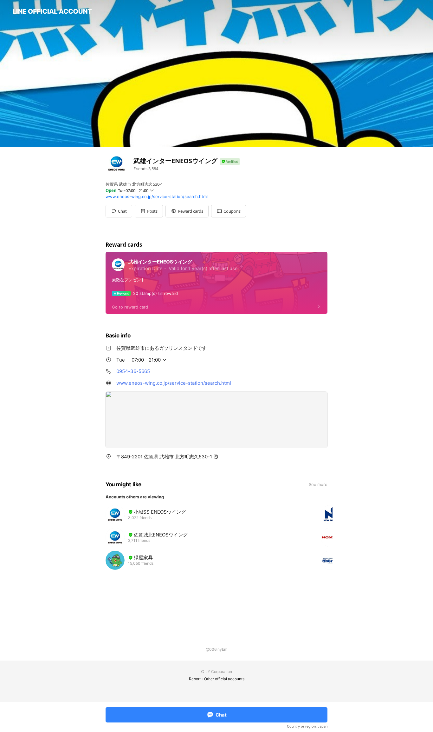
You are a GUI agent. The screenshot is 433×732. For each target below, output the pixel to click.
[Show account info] (230, 161)
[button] (149, 211)
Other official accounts (224, 678)
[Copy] (216, 457)
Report (195, 678)
